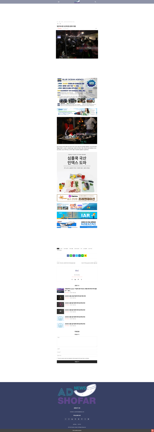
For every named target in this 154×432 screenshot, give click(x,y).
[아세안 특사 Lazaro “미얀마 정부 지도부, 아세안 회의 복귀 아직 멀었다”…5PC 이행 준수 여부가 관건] (60, 290)
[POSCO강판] (77, 211)
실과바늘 (74, 424)
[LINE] (82, 255)
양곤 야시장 (90, 248)
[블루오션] (77, 107)
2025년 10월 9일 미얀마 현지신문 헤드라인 (75, 303)
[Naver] (71, 255)
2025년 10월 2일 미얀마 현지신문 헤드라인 (75, 324)
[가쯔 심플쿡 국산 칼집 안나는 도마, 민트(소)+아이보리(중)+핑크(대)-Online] (77, 193)
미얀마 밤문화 (66, 248)
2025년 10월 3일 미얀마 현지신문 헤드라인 (75, 317)
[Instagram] (69, 419)
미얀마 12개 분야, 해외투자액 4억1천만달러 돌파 (66, 262)
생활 (59, 21)
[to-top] (152, 430)
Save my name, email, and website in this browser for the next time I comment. (73, 358)
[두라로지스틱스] (77, 229)
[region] (77, 13)
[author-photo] (77, 273)
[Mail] (75, 419)
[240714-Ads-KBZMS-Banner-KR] (77, 220)
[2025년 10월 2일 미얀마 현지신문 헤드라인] (60, 325)
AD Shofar (60, 28)
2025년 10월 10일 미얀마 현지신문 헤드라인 (75, 296)
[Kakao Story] (85, 255)
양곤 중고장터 (59, 250)
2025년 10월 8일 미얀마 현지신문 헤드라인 (75, 310)
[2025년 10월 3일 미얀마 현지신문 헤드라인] (60, 318)
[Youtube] (88, 419)
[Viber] (74, 255)
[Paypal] (78, 279)
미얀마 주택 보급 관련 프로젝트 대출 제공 (89, 262)
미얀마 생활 (71, 248)
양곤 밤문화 (85, 248)
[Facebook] (68, 255)
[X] (76, 255)
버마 (81, 248)
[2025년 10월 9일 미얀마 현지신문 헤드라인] (60, 304)
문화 (62, 21)
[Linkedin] (79, 255)
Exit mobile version (77, 430)
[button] (58, 2)
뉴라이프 (79, 424)
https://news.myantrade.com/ (77, 276)
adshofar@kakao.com (79, 411)
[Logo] (77, 404)
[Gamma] (77, 202)
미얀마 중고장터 (76, 248)
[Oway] (77, 116)
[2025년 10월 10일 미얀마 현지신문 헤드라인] (60, 297)
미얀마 (61, 248)
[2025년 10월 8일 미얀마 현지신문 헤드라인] (60, 311)
